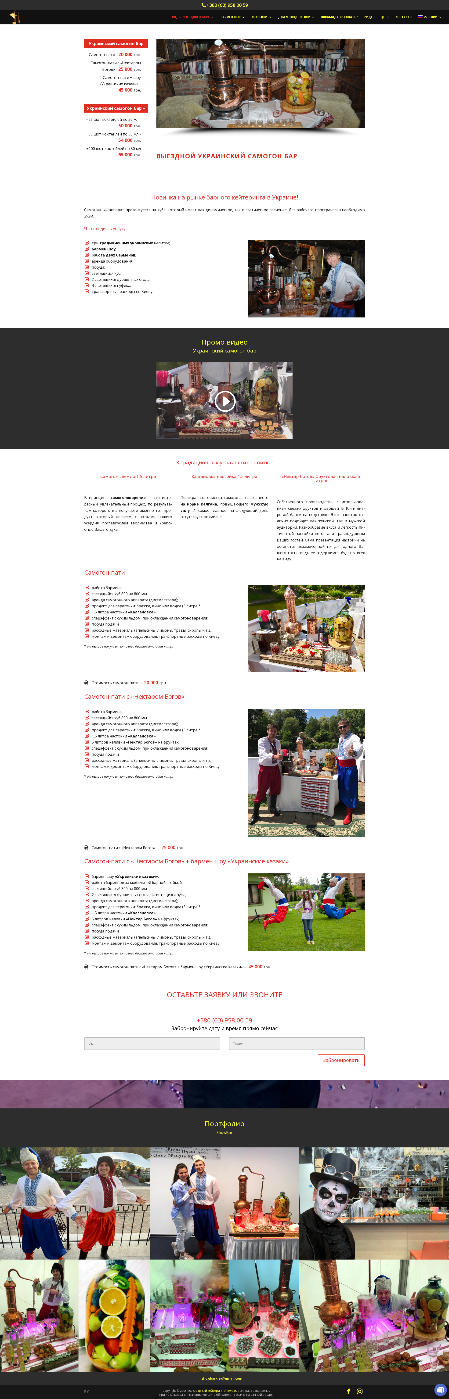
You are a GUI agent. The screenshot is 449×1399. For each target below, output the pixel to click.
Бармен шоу (231, 17)
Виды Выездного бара (191, 17)
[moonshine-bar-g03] (75, 1370)
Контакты (403, 17)
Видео (369, 17)
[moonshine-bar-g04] (224, 1370)
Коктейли (259, 17)
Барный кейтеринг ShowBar (216, 1390)
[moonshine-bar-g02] (374, 1370)
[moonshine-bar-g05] (224, 1258)
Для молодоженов (294, 17)
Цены (385, 17)
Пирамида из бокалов (339, 17)
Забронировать (341, 1060)
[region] (260, 88)
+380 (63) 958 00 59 (227, 5)
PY (86, 1391)
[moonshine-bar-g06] (75, 1258)
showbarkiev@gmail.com (222, 1378)
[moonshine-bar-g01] (374, 1258)
